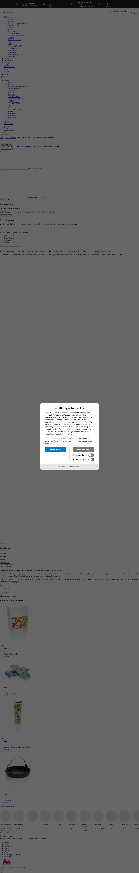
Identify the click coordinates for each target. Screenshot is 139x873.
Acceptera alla (55, 450)
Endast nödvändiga (83, 450)
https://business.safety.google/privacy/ (60, 434)
